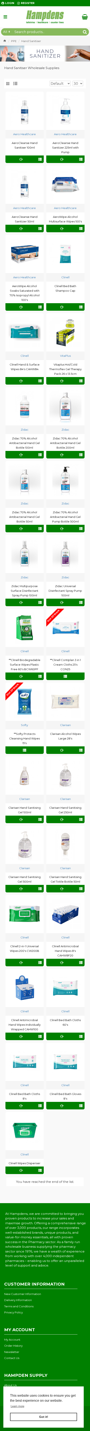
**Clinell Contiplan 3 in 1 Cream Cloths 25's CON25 (65, 664)
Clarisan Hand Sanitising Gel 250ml (65, 810)
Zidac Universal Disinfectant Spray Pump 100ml (65, 590)
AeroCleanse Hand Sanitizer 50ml (24, 219)
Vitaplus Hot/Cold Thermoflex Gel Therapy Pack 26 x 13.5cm (65, 369)
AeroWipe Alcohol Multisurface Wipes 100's (65, 219)
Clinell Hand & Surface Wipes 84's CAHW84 (25, 367)
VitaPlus (65, 355)
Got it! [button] (43, 1416)
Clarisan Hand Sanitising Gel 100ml (24, 810)
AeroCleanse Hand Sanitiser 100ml (24, 145)
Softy (24, 725)
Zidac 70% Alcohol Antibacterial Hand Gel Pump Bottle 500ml (65, 517)
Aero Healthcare (24, 134)
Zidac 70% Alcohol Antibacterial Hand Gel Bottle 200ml (65, 443)
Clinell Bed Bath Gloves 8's (65, 1096)
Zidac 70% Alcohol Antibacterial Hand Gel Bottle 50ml (24, 517)
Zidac (24, 429)
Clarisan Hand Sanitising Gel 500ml (24, 879)
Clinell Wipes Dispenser (24, 1163)
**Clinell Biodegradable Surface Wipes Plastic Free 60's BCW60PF (24, 664)
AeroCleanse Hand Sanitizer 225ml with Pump (65, 147)
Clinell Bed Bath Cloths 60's (65, 1022)
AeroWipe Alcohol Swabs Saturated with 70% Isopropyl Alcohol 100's (25, 293)
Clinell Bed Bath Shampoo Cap (65, 288)
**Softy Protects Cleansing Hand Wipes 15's (24, 738)
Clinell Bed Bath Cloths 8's (24, 1096)
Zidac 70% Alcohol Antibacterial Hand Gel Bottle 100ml (24, 443)
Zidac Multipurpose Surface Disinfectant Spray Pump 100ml (24, 590)
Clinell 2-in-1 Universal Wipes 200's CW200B (24, 948)
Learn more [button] (17, 1406)
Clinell (65, 277)
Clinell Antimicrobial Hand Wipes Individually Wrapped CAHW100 (25, 1024)
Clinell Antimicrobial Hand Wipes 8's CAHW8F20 (65, 951)
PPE (14, 41)
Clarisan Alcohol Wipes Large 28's (65, 736)
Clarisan (65, 725)
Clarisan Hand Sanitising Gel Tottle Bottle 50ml (65, 879)
